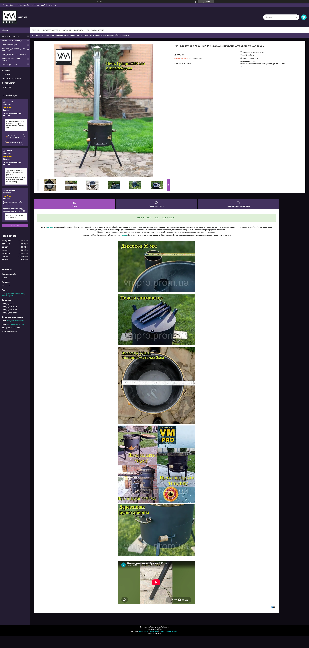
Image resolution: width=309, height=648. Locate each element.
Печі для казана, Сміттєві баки (63, 35)
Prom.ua (166, 627)
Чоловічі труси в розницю (12, 41)
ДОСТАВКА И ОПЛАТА (95, 30)
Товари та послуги (42, 35)
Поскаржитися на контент (148, 631)
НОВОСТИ (6, 87)
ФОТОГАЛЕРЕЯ (8, 83)
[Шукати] (296, 17)
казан (124, 235)
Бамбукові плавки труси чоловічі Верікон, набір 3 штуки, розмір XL (15, 179)
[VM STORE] (9, 17)
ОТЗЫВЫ (6, 74)
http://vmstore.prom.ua (15, 321)
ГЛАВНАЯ (35, 30)
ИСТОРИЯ (67, 30)
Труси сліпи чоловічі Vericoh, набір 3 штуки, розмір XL (15, 173)
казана (50, 227)
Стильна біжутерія (9, 45)
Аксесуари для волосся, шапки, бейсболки (14, 49)
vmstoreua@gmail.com (15, 324)
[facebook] (272, 608)
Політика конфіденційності (168, 631)
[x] (274, 608)
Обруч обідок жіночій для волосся (14, 216)
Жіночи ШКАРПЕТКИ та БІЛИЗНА (11, 59)
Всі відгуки (15, 225)
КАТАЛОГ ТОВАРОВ (50, 30)
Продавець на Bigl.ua (154, 629)
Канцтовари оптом (9, 64)
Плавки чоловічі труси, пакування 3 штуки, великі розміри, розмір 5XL (15, 124)
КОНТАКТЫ (78, 30)
